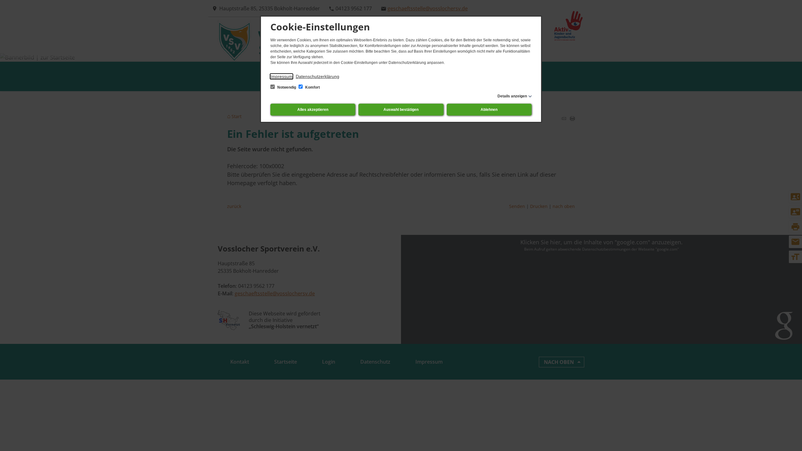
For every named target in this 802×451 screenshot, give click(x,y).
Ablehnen (489, 109)
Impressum (281, 76)
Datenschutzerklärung (317, 76)
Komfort (312, 87)
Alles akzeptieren (312, 109)
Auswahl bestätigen (401, 109)
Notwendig (286, 87)
